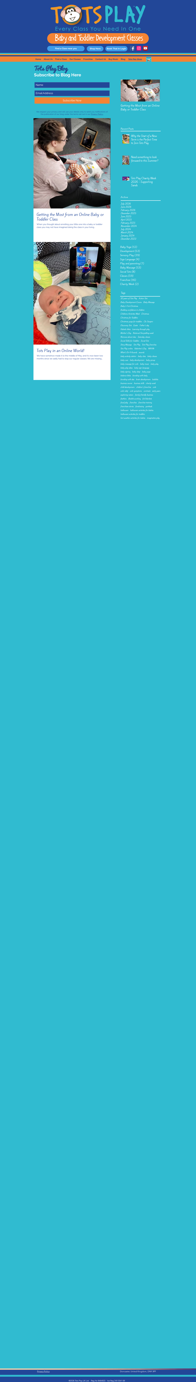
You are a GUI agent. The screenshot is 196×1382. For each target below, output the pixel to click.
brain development (143, 379)
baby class (142, 356)
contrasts (146, 391)
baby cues (124, 360)
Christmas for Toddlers (129, 318)
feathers (123, 399)
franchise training (145, 403)
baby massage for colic (129, 364)
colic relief (124, 391)
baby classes (152, 356)
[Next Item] (155, 90)
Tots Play (136, 345)
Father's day (144, 325)
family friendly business (144, 395)
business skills (139, 383)
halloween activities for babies (141, 410)
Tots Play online (126, 348)
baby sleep (136, 372)
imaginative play (153, 418)
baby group (150, 360)
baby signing (125, 372)
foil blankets (147, 399)
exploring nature (126, 395)
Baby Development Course (131, 302)
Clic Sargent (148, 321)
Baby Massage (149, 302)
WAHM (151, 348)
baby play (154, 364)
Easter (135, 325)
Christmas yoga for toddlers (131, 321)
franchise (133, 403)
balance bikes (125, 376)
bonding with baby (139, 376)
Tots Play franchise (149, 345)
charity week (151, 383)
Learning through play (141, 329)
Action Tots (143, 298)
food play (124, 403)
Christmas (145, 314)
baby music (144, 364)
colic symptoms (136, 391)
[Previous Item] (125, 90)
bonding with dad (127, 379)
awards (141, 352)
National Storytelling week (143, 333)
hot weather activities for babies (132, 418)
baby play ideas (126, 368)
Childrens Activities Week (130, 314)
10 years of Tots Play (128, 298)
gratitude (148, 406)
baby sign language (141, 368)
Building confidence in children (132, 310)
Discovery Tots (126, 325)
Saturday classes (144, 337)
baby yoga (146, 372)
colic (154, 387)
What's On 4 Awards (128, 352)
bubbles (155, 379)
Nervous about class (128, 337)
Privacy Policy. (97, 114)
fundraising (139, 406)
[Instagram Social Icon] (139, 48)
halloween (124, 410)
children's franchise (143, 387)
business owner (126, 383)
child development (127, 387)
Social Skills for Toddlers (129, 341)
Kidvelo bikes (125, 329)
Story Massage (126, 345)
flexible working (134, 399)
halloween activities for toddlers (132, 414)
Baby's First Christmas (129, 306)
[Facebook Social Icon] (132, 48)
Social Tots (145, 341)
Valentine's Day (140, 348)
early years (156, 391)
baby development (137, 360)
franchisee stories (127, 406)
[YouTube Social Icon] (145, 48)
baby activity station (128, 356)
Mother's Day (125, 333)
